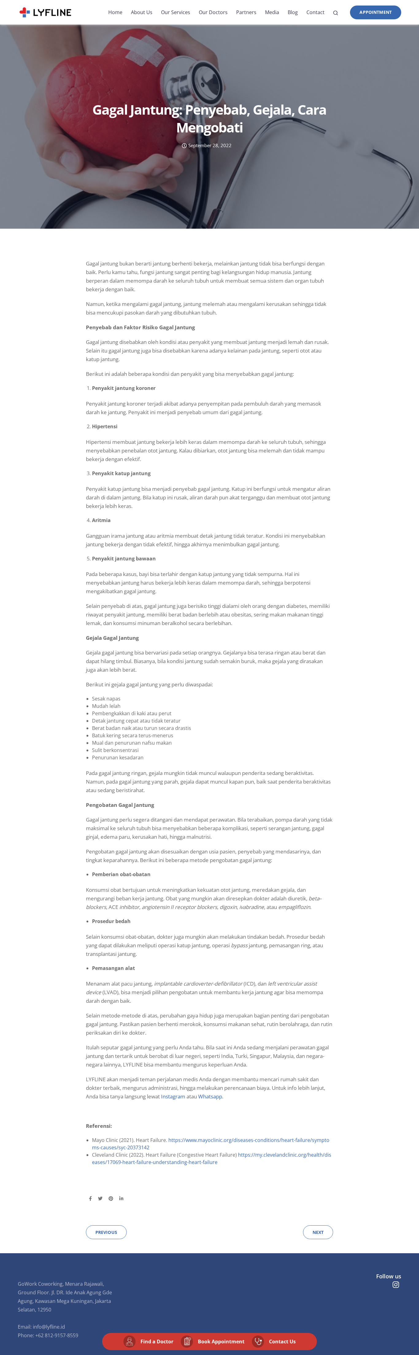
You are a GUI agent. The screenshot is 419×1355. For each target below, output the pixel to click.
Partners (246, 12)
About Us (141, 12)
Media (272, 12)
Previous (106, 1232)
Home (115, 12)
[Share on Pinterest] (111, 1198)
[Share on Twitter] (100, 1198)
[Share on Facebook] (90, 1198)
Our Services (175, 12)
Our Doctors (213, 12)
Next (318, 1232)
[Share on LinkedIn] (121, 1198)
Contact (315, 12)
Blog (293, 12)
